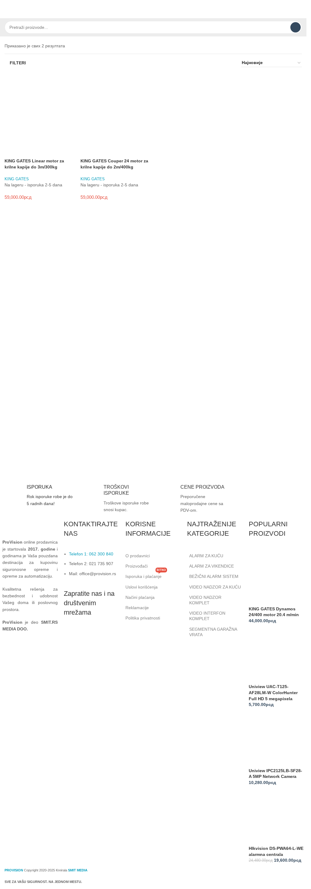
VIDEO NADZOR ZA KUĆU (215, 587)
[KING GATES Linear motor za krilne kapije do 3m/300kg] (39, 108)
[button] (12, 150)
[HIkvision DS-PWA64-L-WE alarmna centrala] (276, 817)
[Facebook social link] (70, 635)
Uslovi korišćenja (141, 587)
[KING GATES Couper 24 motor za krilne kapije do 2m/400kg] (115, 108)
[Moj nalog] (299, 9)
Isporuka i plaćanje (145, 575)
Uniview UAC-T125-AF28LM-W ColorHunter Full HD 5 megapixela (273, 692)
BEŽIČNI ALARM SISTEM (213, 576)
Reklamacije (137, 607)
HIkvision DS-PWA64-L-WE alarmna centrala (276, 851)
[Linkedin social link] (100, 635)
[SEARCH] (295, 27)
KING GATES (17, 179)
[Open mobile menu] (7, 9)
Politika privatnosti (142, 618)
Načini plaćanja (140, 597)
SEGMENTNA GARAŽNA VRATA (213, 632)
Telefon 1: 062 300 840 (91, 553)
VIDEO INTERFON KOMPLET (207, 616)
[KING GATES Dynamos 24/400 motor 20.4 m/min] (276, 577)
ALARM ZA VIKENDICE (211, 566)
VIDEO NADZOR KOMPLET (205, 600)
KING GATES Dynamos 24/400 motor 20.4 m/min (274, 611)
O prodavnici (137, 555)
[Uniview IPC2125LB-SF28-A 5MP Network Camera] (276, 739)
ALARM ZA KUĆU (206, 555)
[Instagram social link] (85, 635)
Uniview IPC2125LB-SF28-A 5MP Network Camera (275, 773)
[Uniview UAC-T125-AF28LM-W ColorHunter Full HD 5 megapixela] (276, 655)
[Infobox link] (37, 495)
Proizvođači (136, 566)
